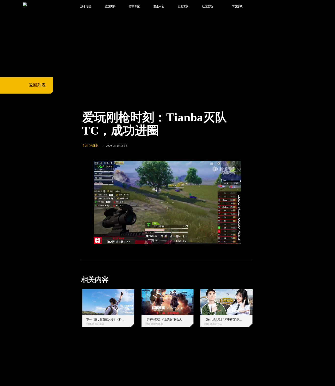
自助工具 (183, 6)
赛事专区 (134, 6)
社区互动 (207, 6)
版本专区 (85, 6)
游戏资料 (110, 6)
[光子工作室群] (77, 360)
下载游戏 (237, 6)
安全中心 (159, 6)
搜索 (260, 7)
